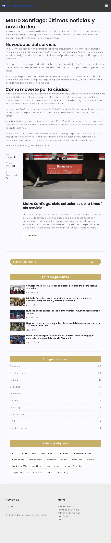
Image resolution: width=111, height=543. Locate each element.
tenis (34, 453)
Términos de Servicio (68, 509)
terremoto (91, 460)
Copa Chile (77, 460)
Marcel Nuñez (9, 156)
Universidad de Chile (82, 453)
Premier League (35, 460)
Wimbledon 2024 (19, 466)
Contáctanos (65, 516)
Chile (24, 453)
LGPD (60, 519)
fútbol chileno (18, 460)
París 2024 (37, 472)
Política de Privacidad (69, 513)
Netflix (49, 472)
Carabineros (63, 453)
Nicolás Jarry (62, 472)
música (64, 460)
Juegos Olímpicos (20, 472)
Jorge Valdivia (47, 453)
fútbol (14, 453)
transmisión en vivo (73, 466)
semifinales (37, 466)
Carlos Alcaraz (53, 466)
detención (51, 460)
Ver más (31, 235)
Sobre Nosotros (66, 506)
